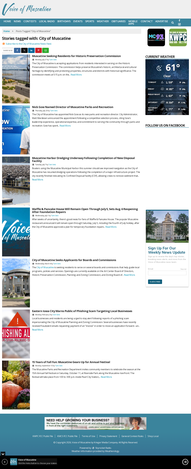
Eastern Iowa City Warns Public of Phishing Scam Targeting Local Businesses (82, 311)
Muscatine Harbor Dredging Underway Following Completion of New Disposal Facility (83, 159)
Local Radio (47, 21)
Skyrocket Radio (103, 447)
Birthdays (63, 21)
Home (7, 21)
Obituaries (118, 21)
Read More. (76, 74)
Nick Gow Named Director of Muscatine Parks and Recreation (72, 107)
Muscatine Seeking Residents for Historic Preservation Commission (76, 56)
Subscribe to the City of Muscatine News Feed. (28, 43)
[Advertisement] (167, 312)
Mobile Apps (133, 22)
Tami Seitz (53, 59)
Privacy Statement (108, 436)
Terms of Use (88, 436)
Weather (103, 21)
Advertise (161, 21)
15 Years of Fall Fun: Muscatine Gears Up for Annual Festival (71, 362)
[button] (172, 22)
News (17, 21)
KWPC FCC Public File (43, 436)
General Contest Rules (132, 436)
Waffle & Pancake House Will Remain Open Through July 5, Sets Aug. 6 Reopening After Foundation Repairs (85, 210)
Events (77, 21)
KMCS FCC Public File (67, 436)
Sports (89, 21)
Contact (147, 21)
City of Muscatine (45, 267)
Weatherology (112, 451)
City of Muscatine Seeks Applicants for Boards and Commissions (74, 260)
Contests (29, 21)
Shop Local (153, 436)
